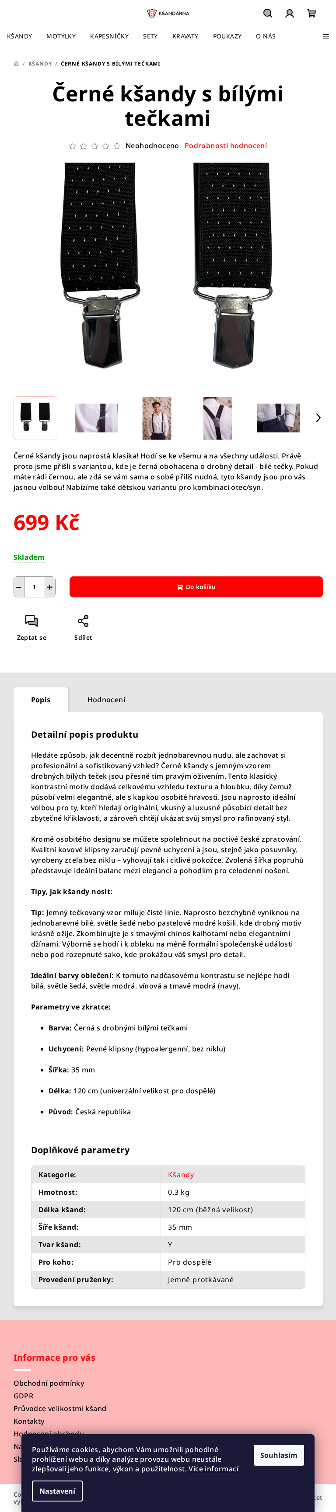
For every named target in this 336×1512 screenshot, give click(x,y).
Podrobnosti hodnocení (226, 145)
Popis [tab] (41, 699)
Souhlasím (279, 1455)
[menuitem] (19, 36)
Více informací (213, 1469)
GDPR (24, 1396)
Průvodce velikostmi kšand (60, 1408)
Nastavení (57, 1491)
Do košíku (201, 587)
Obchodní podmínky (49, 1383)
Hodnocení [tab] (107, 699)
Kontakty (29, 1421)
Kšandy (181, 1174)
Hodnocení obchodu (49, 1434)
